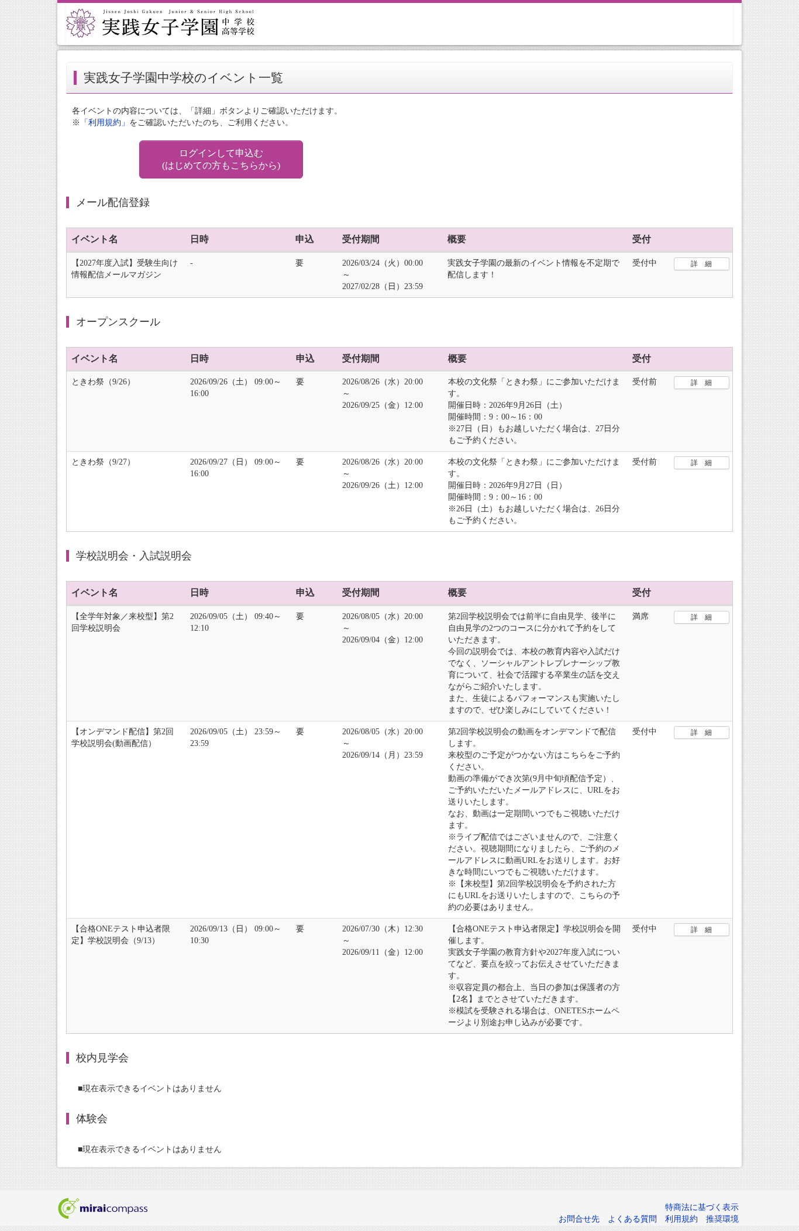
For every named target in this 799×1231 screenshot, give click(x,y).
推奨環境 (722, 1219)
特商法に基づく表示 (702, 1207)
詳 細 (701, 264)
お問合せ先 (579, 1219)
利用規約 (681, 1219)
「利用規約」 (104, 122)
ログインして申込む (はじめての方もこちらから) (221, 159)
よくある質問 (632, 1219)
